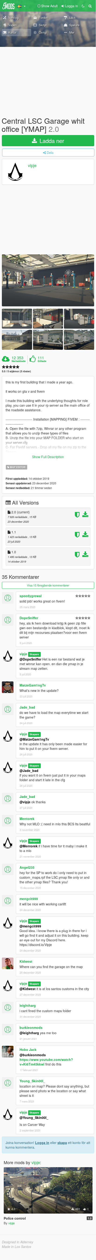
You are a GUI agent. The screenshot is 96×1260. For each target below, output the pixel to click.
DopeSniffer (29, 617)
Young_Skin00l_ (32, 1081)
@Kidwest (28, 988)
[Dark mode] (83, 6)
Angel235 (27, 867)
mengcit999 (29, 898)
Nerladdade (19, 361)
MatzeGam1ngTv (33, 685)
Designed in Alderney (17, 1242)
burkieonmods (31, 1027)
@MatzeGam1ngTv (34, 739)
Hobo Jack (28, 1049)
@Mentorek (29, 846)
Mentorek (27, 818)
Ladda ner (51, 140)
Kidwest (26, 961)
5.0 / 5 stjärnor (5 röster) (16, 371)
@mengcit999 (30, 926)
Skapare (34, 654)
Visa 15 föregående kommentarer (48, 585)
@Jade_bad (29, 770)
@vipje (25, 802)
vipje (32, 165)
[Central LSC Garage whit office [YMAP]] (48, 280)
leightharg (28, 1005)
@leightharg (29, 1032)
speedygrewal (31, 595)
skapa (62, 1142)
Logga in (42, 1142)
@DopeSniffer (30, 659)
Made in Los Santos (16, 1246)
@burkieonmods (33, 1055)
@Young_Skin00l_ (34, 1117)
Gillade (42, 361)
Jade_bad (27, 707)
